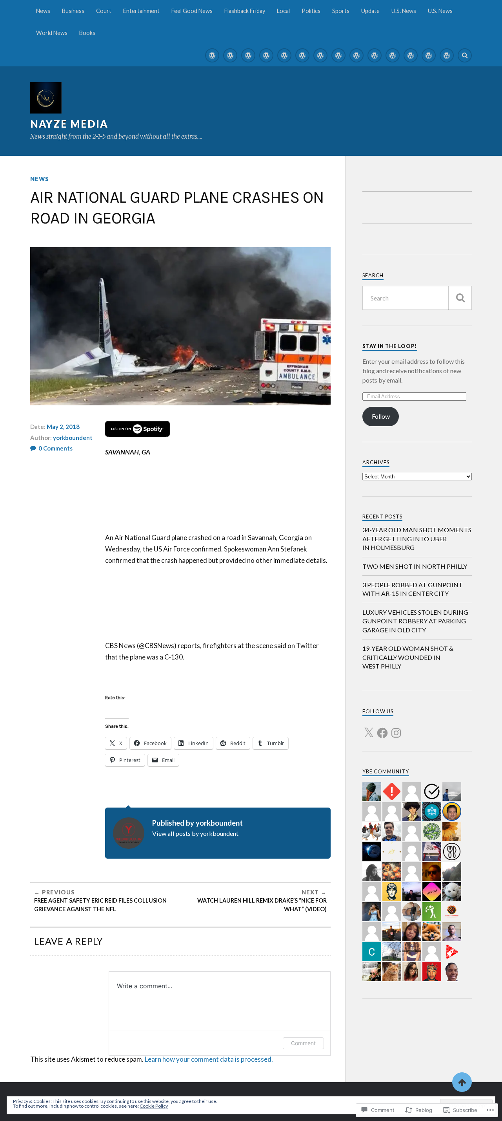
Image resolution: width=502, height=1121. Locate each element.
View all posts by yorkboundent (195, 833)
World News (51, 32)
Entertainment (141, 10)
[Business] (230, 55)
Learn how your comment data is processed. (209, 1059)
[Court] (248, 55)
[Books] (447, 55)
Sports (340, 10)
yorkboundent (73, 437)
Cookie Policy (154, 1106)
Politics (311, 10)
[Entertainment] (266, 55)
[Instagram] (396, 728)
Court (103, 10)
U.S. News (403, 10)
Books (87, 32)
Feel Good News (192, 10)
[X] (368, 728)
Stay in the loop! (389, 346)
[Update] (374, 55)
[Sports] (356, 55)
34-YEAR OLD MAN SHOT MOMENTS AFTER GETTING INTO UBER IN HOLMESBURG (416, 538)
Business (73, 10)
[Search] (465, 55)
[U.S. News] (393, 55)
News (43, 10)
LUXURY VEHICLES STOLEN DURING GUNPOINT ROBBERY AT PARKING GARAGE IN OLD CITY (415, 621)
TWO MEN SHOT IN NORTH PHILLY (414, 566)
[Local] (320, 55)
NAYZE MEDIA (69, 124)
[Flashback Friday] (302, 55)
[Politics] (338, 55)
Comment (303, 1043)
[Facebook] (382, 728)
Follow (381, 416)
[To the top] (462, 1082)
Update (370, 10)
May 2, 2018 (63, 426)
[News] (212, 55)
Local (283, 10)
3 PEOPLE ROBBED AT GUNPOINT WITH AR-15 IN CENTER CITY (412, 589)
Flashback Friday (244, 10)
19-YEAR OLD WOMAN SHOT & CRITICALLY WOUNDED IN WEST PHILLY (407, 657)
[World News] (429, 55)
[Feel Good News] (284, 55)
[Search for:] (417, 298)
